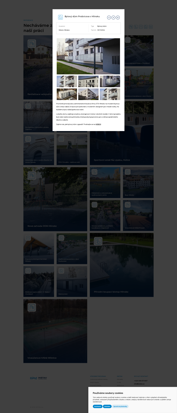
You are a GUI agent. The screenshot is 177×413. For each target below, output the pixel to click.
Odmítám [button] (107, 406)
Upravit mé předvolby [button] (120, 406)
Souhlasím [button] (97, 406)
